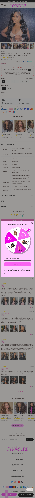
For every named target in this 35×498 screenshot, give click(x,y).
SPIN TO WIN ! (17, 264)
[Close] (32, 223)
